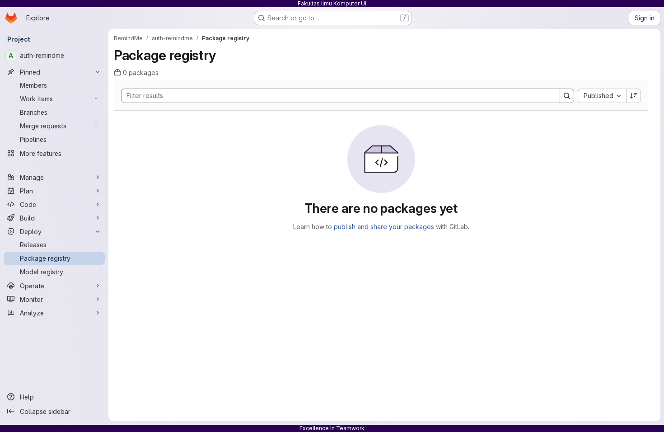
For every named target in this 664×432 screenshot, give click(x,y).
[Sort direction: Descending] (634, 96)
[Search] (567, 96)
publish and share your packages (384, 226)
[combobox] (602, 96)
